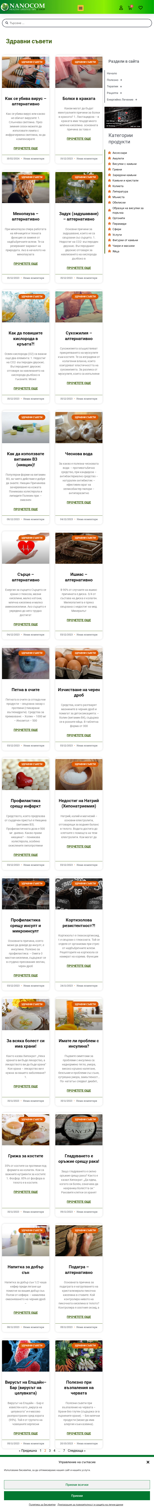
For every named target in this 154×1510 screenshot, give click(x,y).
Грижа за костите (25, 1156)
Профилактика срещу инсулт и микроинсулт (25, 925)
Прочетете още (26, 148)
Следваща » (77, 1451)
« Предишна (28, 1451)
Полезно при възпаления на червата (79, 1388)
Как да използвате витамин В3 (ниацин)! (25, 459)
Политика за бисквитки (42, 1504)
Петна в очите (26, 689)
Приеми (77, 1496)
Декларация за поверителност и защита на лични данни (90, 1504)
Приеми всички (77, 1485)
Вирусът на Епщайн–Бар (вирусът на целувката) (25, 1388)
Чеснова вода (78, 453)
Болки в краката (79, 98)
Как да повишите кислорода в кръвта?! (26, 338)
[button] (148, 1462)
